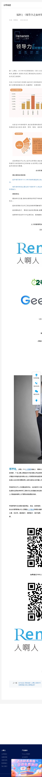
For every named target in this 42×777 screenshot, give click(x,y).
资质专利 (4, 760)
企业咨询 (25, 757)
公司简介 (4, 754)
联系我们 (4, 763)
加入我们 (4, 766)
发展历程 (4, 757)
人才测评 (28, 469)
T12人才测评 (26, 754)
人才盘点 (31, 509)
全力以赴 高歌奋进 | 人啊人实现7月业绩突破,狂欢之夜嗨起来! (29, 684)
